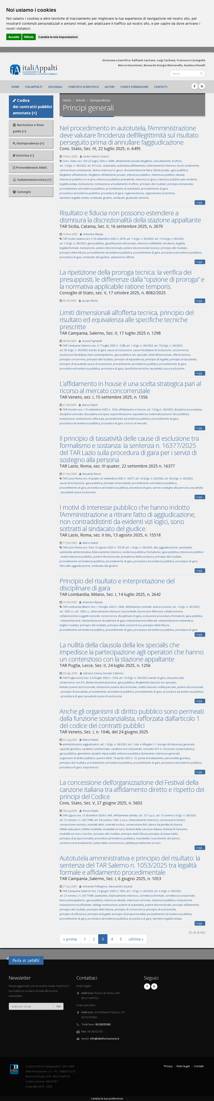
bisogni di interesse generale (176, 744)
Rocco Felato (90, 811)
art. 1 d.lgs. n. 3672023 (185, 607)
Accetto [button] (13, 37)
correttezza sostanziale (180, 895)
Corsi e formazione (134, 87)
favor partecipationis (100, 355)
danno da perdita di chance (165, 824)
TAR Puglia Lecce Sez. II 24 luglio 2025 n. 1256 (90, 678)
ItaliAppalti (33, 87)
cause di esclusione (72, 483)
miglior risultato (69, 625)
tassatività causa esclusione (167, 368)
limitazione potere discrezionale (117, 687)
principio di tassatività (183, 359)
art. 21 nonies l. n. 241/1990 (76, 820)
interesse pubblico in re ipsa (77, 179)
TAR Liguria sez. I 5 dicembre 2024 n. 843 (87, 815)
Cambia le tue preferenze (107, 1098)
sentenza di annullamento (76, 843)
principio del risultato (153, 184)
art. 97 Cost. (94, 165)
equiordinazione (120, 414)
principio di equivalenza (129, 359)
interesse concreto (139, 900)
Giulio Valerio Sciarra (96, 156)
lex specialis (140, 355)
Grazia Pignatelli (92, 341)
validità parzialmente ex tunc (143, 843)
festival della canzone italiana (144, 829)
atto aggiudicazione (165, 547)
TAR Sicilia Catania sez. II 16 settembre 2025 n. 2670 (94, 239)
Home (15, 87)
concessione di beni (172, 820)
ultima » (136, 939)
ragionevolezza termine (160, 193)
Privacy (168, 1066)
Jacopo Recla (90, 300)
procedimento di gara (154, 188)
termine (144, 198)
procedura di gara (112, 193)
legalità (180, 243)
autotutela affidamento (131, 165)
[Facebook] (194, 86)
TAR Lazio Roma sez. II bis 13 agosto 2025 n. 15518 (93, 547)
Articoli (80, 100)
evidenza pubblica (134, 552)
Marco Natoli (90, 405)
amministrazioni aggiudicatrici (80, 744)
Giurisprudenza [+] (30, 143)
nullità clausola (147, 687)
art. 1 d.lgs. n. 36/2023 (73, 165)
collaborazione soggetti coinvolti (80, 616)
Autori (110, 87)
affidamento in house (132, 409)
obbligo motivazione (105, 905)
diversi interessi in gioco (108, 170)
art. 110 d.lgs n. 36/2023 (169, 239)
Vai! (58, 1006)
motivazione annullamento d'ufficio (117, 184)
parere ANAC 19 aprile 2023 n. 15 (117, 758)
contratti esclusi (115, 824)
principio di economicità (161, 909)
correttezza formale (151, 895)
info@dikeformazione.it (104, 1038)
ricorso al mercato (136, 423)
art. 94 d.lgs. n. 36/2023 (179, 478)
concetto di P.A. (152, 749)
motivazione (85, 184)
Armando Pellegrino (95, 886)
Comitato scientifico (83, 87)
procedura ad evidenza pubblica (80, 193)
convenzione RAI (136, 824)
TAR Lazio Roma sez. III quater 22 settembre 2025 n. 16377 (98, 478)
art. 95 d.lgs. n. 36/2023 (74, 350)
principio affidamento (185, 905)
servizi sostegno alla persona (171, 487)
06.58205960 (103, 1024)
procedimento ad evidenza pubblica (82, 188)
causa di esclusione (119, 350)
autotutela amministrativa (75, 552)
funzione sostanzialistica (178, 749)
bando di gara (97, 350)
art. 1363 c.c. (82, 611)
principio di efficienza (73, 914)
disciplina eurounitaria (188, 409)
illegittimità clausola (148, 682)
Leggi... (200, 202)
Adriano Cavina (92, 673)
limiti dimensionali (160, 355)
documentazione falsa (138, 170)
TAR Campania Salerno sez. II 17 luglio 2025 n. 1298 (93, 345)
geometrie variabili (89, 753)
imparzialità (109, 753)
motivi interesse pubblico (76, 556)
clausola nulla (175, 678)
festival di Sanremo (175, 829)
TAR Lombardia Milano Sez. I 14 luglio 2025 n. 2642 (93, 607)
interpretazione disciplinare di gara (103, 620)
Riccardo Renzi (92, 474)
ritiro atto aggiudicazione (75, 566)
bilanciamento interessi (161, 165)
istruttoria (169, 243)
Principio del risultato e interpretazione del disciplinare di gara (117, 584)
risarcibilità (142, 838)
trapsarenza (90, 767)
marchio (87, 834)
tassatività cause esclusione (78, 492)
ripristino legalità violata (74, 198)
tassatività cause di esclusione (103, 696)
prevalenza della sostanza (137, 556)
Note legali (183, 1066)
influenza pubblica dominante (135, 753)
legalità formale (69, 248)
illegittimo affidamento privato (107, 175)
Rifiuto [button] (29, 37)
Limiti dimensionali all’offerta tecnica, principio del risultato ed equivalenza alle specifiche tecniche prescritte (127, 319)
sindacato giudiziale (125, 198)
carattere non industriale (126, 749)
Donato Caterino (113, 673)
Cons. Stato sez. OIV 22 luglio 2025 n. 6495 (88, 161)
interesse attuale (115, 900)
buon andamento (188, 165)
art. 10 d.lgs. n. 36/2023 (168, 345)
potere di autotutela (131, 905)
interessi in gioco (146, 179)
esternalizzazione (160, 414)
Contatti (160, 87)
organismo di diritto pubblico (77, 758)
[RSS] (202, 86)
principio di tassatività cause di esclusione (86, 364)
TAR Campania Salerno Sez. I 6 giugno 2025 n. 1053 (93, 891)
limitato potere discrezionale (77, 687)
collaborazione (173, 611)
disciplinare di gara (129, 616)
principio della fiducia (73, 252)
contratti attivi (95, 824)
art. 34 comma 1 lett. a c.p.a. (111, 820)
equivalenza (140, 414)
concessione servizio (73, 824)
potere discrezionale (109, 248)
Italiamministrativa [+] (34, 180)
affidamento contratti (138, 607)
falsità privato (161, 170)
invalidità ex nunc (70, 834)
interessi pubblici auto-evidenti (177, 179)
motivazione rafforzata (90, 419)
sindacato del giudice (96, 257)
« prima (70, 939)
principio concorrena (72, 359)
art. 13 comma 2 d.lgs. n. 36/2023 (176, 815)
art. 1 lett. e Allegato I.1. (142, 744)
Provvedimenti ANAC (31, 167)
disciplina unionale (71, 414)
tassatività (197, 487)
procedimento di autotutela (123, 188)
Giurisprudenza (100, 100)
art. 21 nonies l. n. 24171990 (77, 895)
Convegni (23, 192)
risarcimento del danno (165, 838)
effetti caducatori (70, 829)
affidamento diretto (125, 815)
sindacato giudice (101, 198)
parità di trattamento (150, 758)
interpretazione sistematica (176, 620)
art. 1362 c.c (67, 611)
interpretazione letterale (142, 620)
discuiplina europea (96, 414)
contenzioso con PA (72, 682)
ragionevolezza (134, 193)
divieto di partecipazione (101, 682)
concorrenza (180, 350)
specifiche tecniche (137, 368)
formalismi (178, 616)
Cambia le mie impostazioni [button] (58, 37)
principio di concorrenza (130, 909)
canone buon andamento (75, 170)
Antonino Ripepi (93, 234)
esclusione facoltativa (73, 355)
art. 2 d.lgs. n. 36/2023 (73, 243)
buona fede (129, 611)
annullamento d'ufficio (168, 161)
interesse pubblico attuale (168, 175)
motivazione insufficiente (75, 905)
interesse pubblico (138, 175)
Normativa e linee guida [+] (28, 128)
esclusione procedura (156, 616)
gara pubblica (179, 170)
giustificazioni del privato (120, 243)
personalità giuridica (177, 758)
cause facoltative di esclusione (152, 350)
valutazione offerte (122, 257)
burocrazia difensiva (150, 611)
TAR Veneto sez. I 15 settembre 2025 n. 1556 (89, 409)
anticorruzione (162, 607)
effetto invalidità (92, 829)
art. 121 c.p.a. (147, 815)
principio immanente (180, 184)
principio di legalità (156, 359)
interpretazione (70, 620)
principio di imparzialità (163, 834)
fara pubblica (181, 414)
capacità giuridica (70, 749)
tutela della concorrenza (109, 843)
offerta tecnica (181, 355)
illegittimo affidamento (73, 175)
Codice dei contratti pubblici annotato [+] (32, 106)
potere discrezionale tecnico (141, 248)
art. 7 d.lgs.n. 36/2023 (160, 409)
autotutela (109, 165)
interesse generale (168, 753)
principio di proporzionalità (76, 838)
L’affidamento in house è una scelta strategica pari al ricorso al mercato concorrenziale (130, 387)
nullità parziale (167, 687)
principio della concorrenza (125, 625)
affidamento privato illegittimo (134, 161)
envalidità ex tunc (114, 829)
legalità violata (68, 184)
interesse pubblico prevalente (115, 179)
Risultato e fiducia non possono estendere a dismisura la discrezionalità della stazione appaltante (130, 216)
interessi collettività (149, 243)
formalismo (154, 552)
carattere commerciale (96, 749)
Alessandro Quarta (120, 886)
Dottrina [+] (24, 155)
